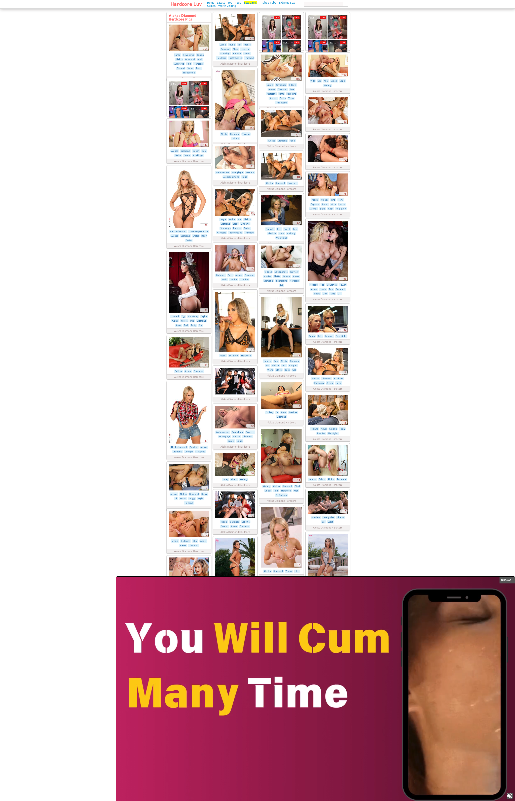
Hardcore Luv (186, 4)
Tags (238, 2)
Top (230, 2)
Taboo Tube (268, 2)
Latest (221, 2)
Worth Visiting (227, 5)
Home (210, 2)
